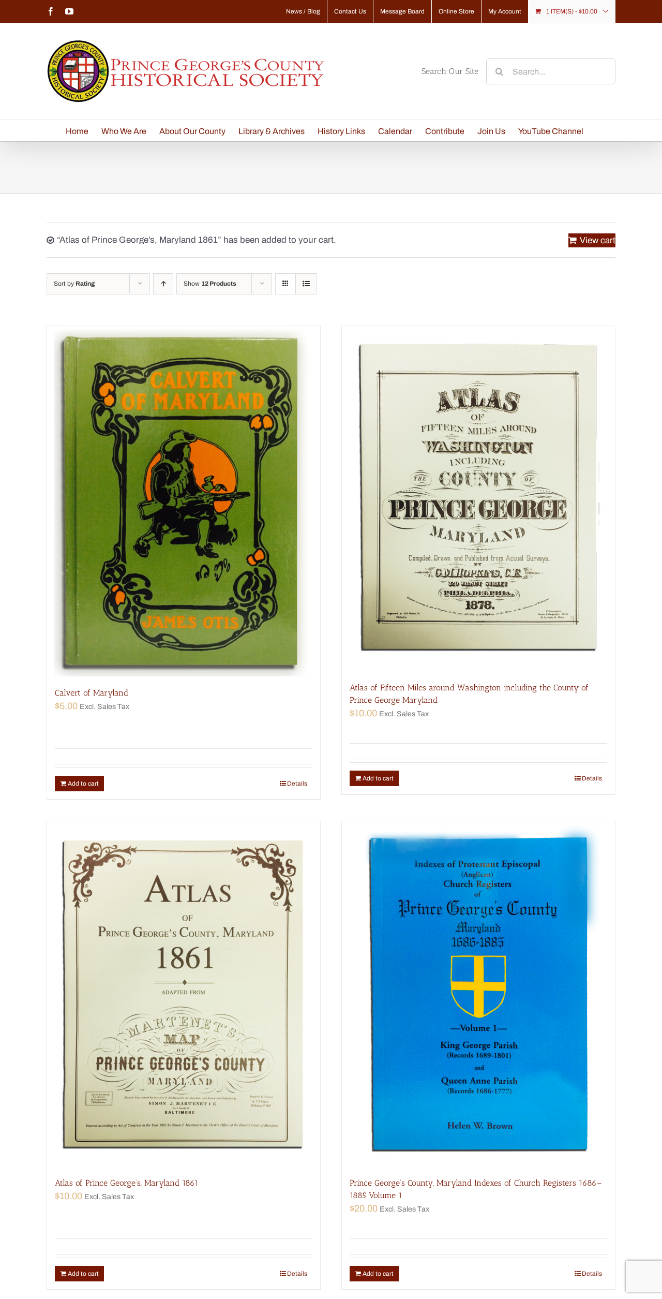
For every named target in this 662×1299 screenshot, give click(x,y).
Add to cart (83, 783)
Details (297, 783)
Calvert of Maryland (91, 693)
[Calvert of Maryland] (183, 501)
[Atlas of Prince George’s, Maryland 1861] (183, 994)
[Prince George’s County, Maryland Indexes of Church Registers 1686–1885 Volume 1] (478, 994)
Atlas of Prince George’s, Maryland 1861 (127, 1183)
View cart (597, 240)
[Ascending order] (163, 283)
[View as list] (306, 284)
